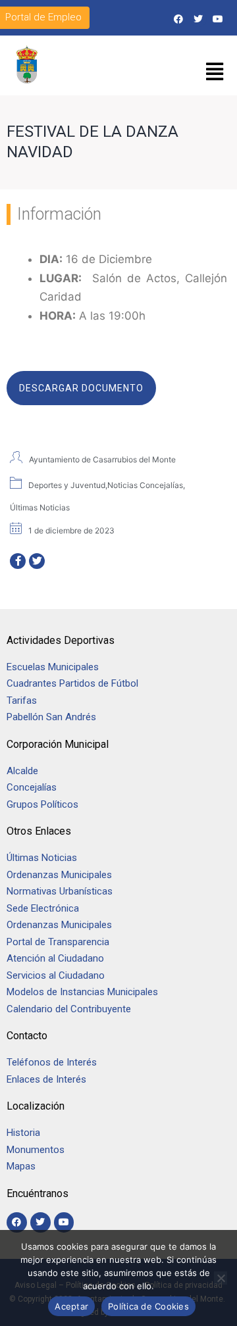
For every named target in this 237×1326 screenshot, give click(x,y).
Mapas (21, 1166)
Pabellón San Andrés (51, 717)
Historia (25, 1133)
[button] (214, 72)
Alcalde (22, 771)
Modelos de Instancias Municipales (82, 992)
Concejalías (32, 787)
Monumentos (36, 1150)
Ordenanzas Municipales (59, 875)
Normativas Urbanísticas (60, 891)
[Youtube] (218, 19)
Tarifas (22, 700)
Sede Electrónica (43, 908)
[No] (220, 1278)
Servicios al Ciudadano (56, 975)
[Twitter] (198, 19)
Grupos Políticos (42, 804)
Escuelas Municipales (53, 667)
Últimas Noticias (42, 858)
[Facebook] (178, 19)
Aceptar (71, 1306)
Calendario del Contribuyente (69, 1009)
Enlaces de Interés (46, 1079)
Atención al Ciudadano (55, 958)
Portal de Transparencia (58, 942)
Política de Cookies (148, 1306)
